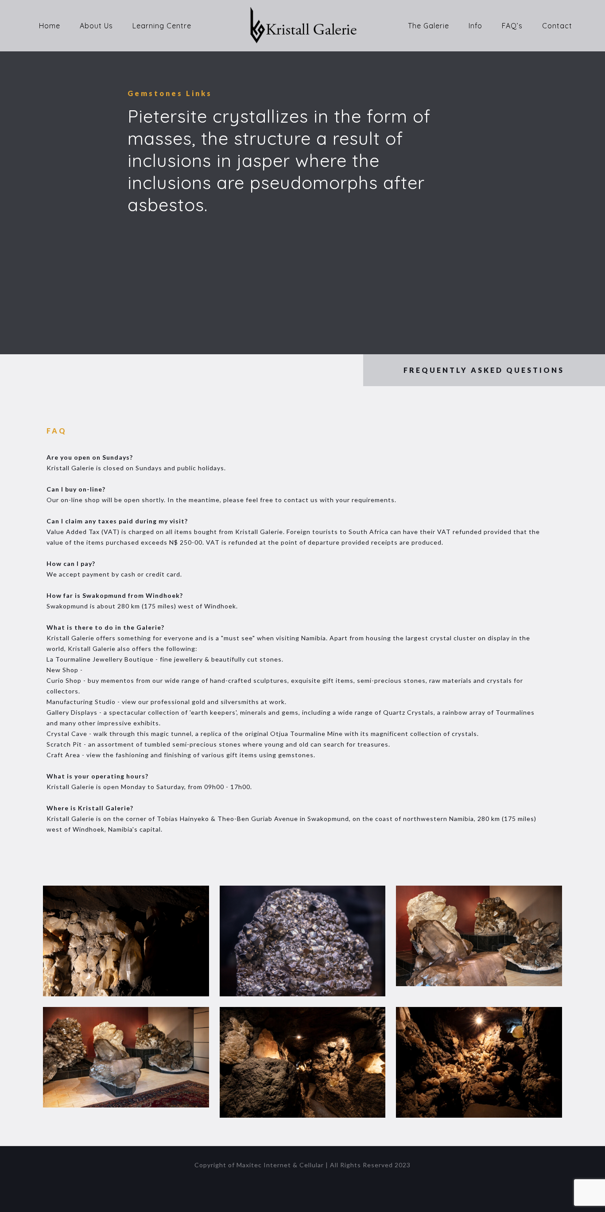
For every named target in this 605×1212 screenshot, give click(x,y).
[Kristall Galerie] (302, 25)
